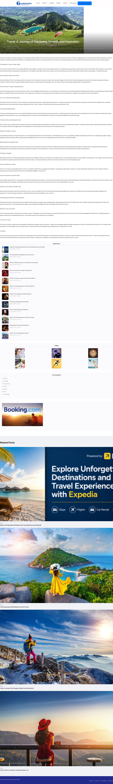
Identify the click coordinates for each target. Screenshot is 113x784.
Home (38, 3)
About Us (91, 780)
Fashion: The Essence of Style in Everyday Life (21, 270)
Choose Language (84, 3)
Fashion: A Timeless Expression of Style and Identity (22, 286)
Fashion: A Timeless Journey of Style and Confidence (22, 278)
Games (65, 3)
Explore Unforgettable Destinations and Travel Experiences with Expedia (27, 247)
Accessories (6, 383)
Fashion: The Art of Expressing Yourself (19, 333)
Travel (4, 386)
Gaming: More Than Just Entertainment (19, 325)
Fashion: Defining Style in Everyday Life (19, 309)
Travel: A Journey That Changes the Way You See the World (16, 688)
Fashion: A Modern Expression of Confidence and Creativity (24, 262)
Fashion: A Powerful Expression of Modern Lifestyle (22, 317)
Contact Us (97, 780)
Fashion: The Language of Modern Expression (21, 294)
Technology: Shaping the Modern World (19, 301)
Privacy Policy (104, 780)
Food (4, 391)
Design (58, 3)
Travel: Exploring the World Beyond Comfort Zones (22, 255)
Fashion (44, 3)
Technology (73, 3)
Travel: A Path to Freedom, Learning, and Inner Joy (14, 770)
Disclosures (110, 780)
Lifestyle (51, 3)
